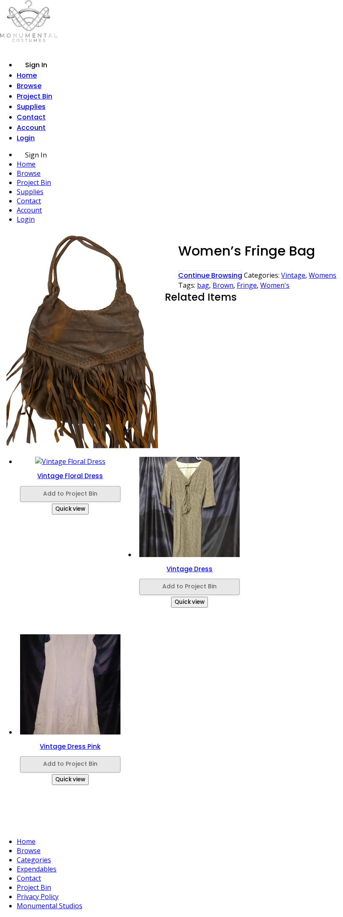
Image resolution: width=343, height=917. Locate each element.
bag (203, 285)
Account (31, 127)
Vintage (293, 275)
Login (26, 138)
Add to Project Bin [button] (70, 493)
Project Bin (34, 96)
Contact (31, 117)
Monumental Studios (49, 905)
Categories (34, 859)
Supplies (31, 106)
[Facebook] (175, 824)
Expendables (36, 869)
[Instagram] (158, 824)
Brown (222, 285)
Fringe (247, 285)
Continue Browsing (210, 275)
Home (27, 75)
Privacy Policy (38, 896)
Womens (322, 275)
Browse (29, 86)
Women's (274, 285)
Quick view (70, 509)
